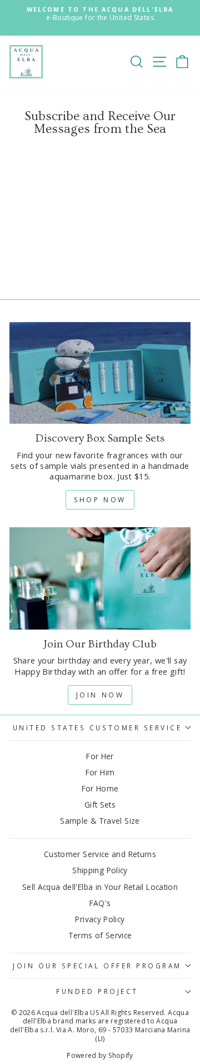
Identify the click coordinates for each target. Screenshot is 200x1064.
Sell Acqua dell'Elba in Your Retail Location (100, 887)
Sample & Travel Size (99, 820)
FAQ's (100, 903)
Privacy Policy (99, 919)
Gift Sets (100, 804)
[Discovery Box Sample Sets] (100, 373)
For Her (100, 756)
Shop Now (100, 499)
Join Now (100, 695)
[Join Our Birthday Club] (100, 578)
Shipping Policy (100, 870)
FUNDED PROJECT (97, 991)
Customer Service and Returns (100, 854)
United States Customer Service (97, 727)
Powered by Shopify (100, 1055)
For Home (100, 788)
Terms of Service (100, 935)
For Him (100, 772)
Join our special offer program (97, 965)
